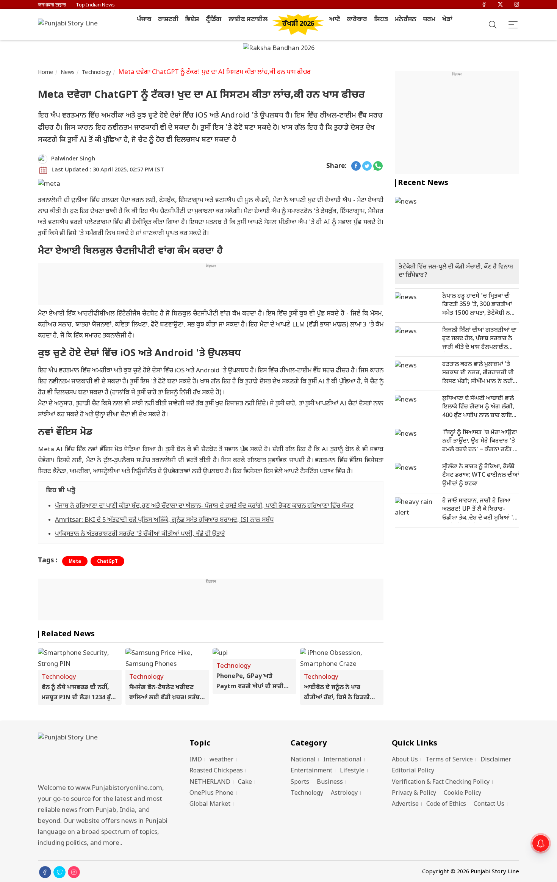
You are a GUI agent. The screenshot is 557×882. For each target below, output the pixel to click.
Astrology (344, 793)
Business (330, 782)
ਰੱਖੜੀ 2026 (298, 24)
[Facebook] (484, 5)
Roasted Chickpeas (216, 771)
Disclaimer (495, 760)
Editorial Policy (413, 771)
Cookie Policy (462, 793)
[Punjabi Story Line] (70, 24)
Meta (75, 562)
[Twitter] (500, 5)
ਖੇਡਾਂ (447, 20)
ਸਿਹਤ (381, 20)
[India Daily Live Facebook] (356, 166)
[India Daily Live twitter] (367, 166)
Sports (300, 782)
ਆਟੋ (334, 20)
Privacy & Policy (414, 793)
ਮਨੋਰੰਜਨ (405, 20)
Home (45, 72)
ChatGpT (107, 562)
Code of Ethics (446, 804)
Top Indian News (95, 5)
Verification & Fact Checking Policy (441, 782)
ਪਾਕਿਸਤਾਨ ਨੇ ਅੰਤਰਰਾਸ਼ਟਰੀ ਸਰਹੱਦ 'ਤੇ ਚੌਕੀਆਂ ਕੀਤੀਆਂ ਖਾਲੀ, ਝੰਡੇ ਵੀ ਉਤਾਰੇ (140, 534)
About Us (405, 760)
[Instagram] (516, 5)
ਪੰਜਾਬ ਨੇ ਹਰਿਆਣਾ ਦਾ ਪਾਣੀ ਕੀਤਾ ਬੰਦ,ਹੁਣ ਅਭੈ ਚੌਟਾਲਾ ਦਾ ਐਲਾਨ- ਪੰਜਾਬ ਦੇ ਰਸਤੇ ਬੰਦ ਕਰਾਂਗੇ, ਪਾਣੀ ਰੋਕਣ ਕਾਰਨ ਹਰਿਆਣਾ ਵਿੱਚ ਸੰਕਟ (204, 506)
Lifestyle (352, 771)
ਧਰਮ (429, 20)
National (303, 760)
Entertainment (311, 771)
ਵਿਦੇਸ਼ (192, 20)
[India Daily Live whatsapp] (378, 166)
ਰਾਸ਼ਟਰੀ (168, 20)
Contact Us (489, 804)
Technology (96, 72)
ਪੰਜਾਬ (144, 20)
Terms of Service (449, 760)
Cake (245, 782)
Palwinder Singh (73, 159)
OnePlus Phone (211, 793)
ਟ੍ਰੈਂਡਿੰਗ (214, 20)
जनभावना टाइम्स (52, 5)
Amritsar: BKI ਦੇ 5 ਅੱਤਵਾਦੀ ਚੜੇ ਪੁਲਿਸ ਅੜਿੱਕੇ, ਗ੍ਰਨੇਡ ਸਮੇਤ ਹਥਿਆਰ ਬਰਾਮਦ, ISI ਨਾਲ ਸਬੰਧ (164, 520)
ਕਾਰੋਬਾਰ (357, 20)
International (342, 760)
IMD (195, 760)
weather (221, 760)
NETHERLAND (209, 782)
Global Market (209, 804)
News (68, 72)
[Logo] (104, 756)
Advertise (405, 804)
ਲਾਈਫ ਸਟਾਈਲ (248, 20)
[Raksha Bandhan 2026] (278, 49)
